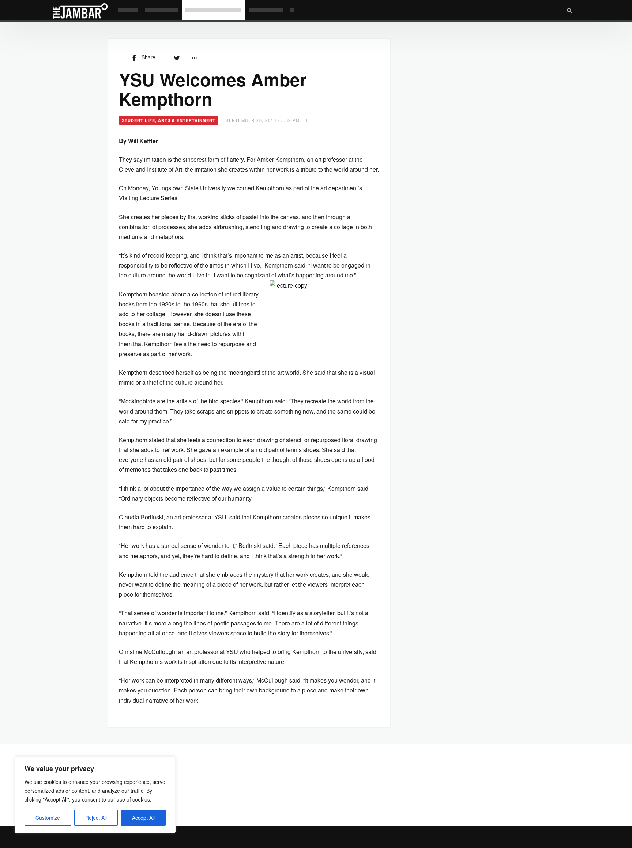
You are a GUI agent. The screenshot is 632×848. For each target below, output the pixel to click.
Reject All (96, 817)
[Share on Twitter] (176, 57)
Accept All (143, 817)
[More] (194, 57)
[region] (95, 795)
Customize (47, 817)
